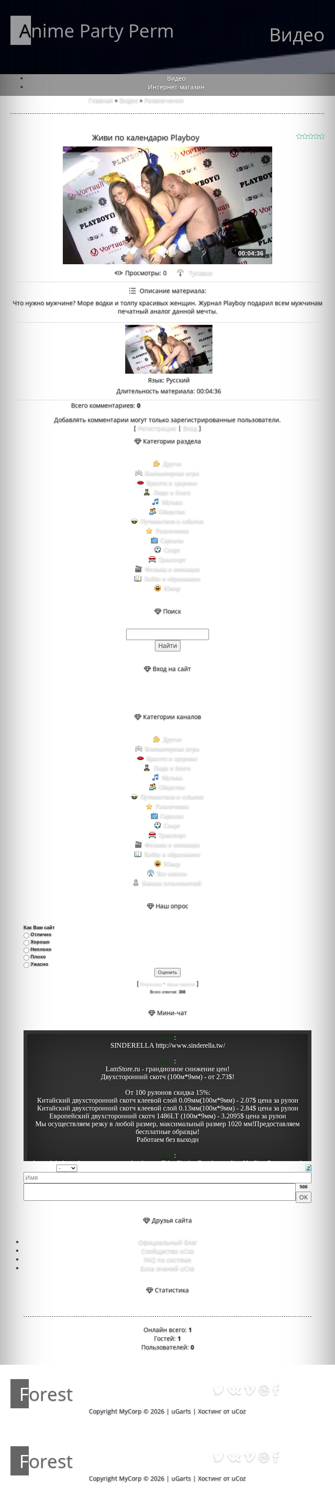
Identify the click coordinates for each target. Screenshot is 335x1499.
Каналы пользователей (172, 883)
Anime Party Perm (96, 30)
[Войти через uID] (145, 692)
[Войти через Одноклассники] (189, 692)
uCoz (239, 1411)
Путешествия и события (171, 521)
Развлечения (164, 100)
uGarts (181, 1411)
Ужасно (39, 964)
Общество (172, 511)
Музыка (172, 502)
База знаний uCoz (167, 1268)
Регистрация (157, 428)
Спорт (172, 550)
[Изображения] (168, 349)
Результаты (150, 984)
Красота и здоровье (172, 483)
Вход (190, 428)
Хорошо (40, 941)
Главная (101, 100)
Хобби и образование (172, 579)
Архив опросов (181, 984)
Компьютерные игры (172, 473)
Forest (46, 1393)
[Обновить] (308, 1167)
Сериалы (172, 540)
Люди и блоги (172, 492)
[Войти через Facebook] (174, 692)
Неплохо (41, 949)
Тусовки (200, 273)
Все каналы (172, 873)
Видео (129, 100)
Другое (172, 463)
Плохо (38, 956)
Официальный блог (167, 1242)
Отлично (41, 934)
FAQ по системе (167, 1259)
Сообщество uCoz (167, 1251)
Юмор (172, 588)
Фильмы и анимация (172, 569)
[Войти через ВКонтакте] (160, 692)
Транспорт (172, 559)
